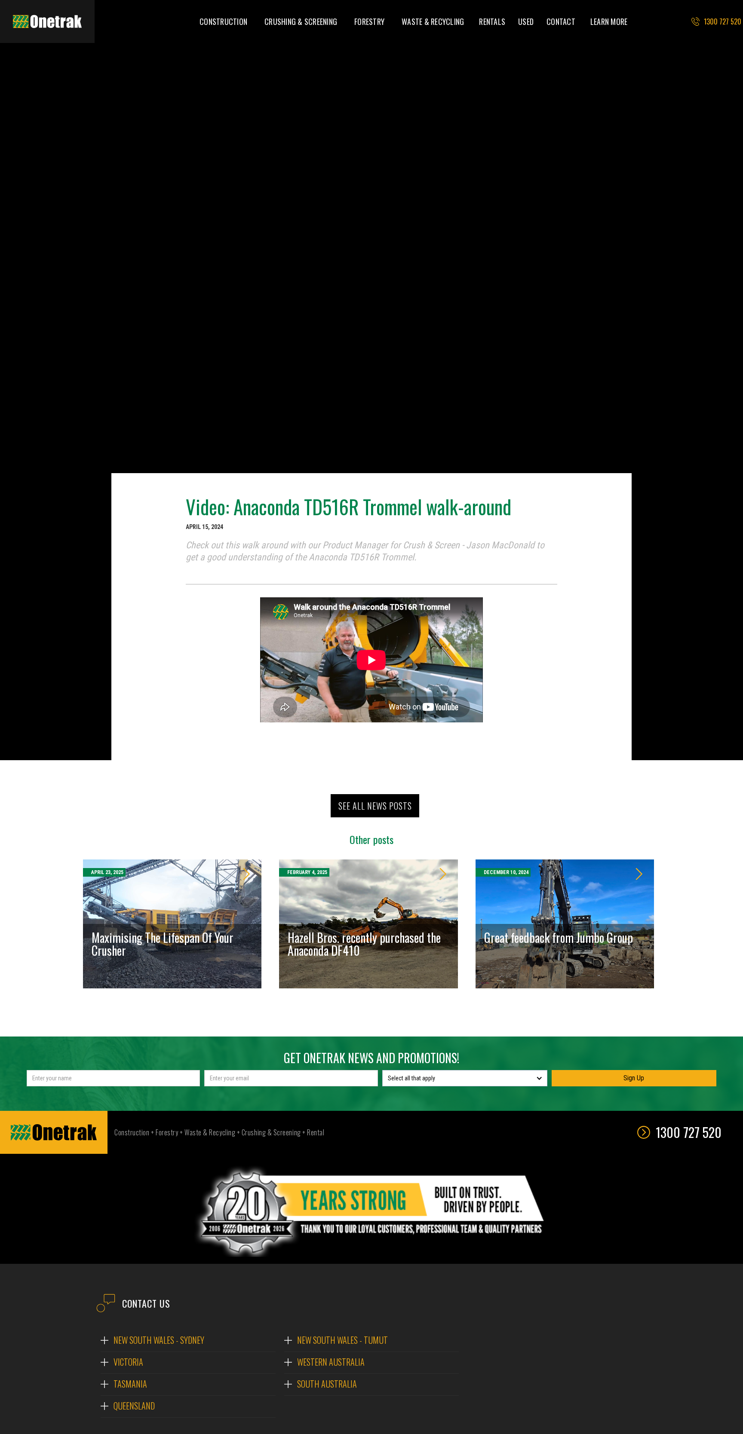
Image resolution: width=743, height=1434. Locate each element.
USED (526, 21)
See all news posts (375, 805)
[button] (223, 21)
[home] (47, 21)
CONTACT (561, 21)
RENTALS (492, 21)
